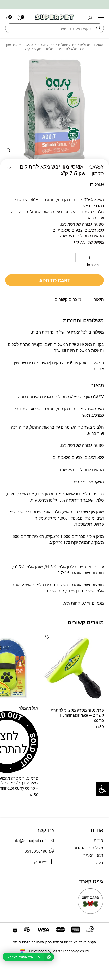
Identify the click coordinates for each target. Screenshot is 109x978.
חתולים (85, 44)
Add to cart (54, 280)
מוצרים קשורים (68, 299)
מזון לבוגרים (46, 44)
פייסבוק (40, 862)
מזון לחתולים (67, 44)
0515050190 (36, 851)
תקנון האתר (93, 855)
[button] (9, 167)
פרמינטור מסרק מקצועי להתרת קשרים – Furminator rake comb (77, 715)
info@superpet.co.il (30, 840)
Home (98, 44)
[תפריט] (101, 17)
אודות (98, 840)
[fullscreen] (8, 150)
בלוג (99, 862)
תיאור (99, 299)
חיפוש (10, 28)
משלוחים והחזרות (88, 848)
